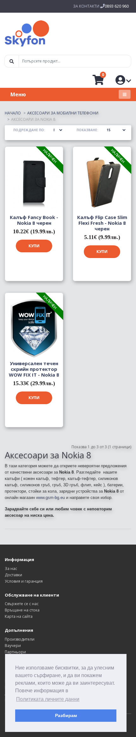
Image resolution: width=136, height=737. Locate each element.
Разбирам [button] (66, 715)
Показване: (87, 130)
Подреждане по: (29, 130)
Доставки (13, 575)
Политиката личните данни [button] (47, 699)
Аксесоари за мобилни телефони (62, 113)
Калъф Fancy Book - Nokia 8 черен (34, 220)
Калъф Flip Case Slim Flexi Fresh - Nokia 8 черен (102, 223)
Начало (13, 113)
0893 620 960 (117, 6)
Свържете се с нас (22, 603)
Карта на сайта (19, 616)
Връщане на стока (22, 610)
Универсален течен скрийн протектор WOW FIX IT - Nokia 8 (34, 369)
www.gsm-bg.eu (50, 497)
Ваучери (13, 645)
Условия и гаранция (24, 581)
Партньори (15, 652)
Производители (19, 639)
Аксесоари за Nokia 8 (33, 119)
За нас (11, 568)
